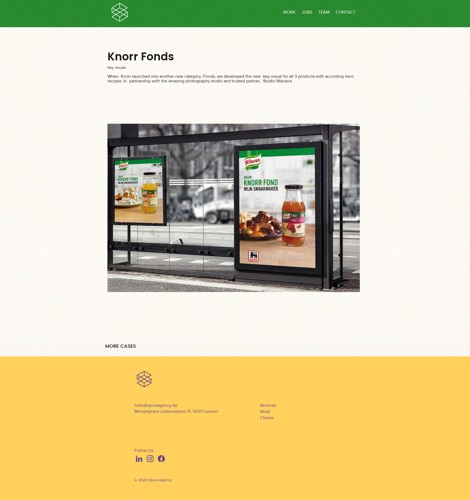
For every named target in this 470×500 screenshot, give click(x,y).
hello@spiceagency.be (155, 405)
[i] (150, 458)
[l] (139, 458)
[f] (161, 458)
